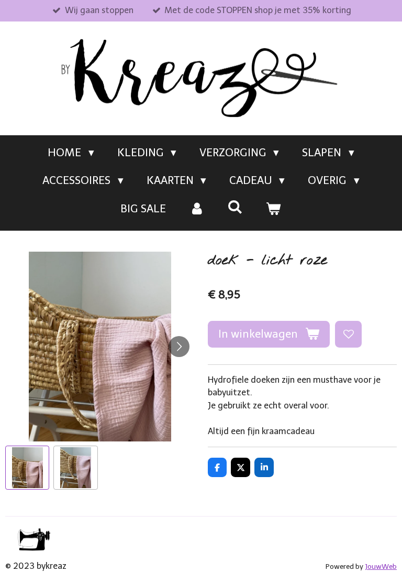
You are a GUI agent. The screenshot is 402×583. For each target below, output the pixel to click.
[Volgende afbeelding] (179, 346)
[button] (27, 468)
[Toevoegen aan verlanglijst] (348, 334)
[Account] (196, 208)
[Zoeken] (235, 207)
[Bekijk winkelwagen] (273, 208)
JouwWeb (381, 566)
